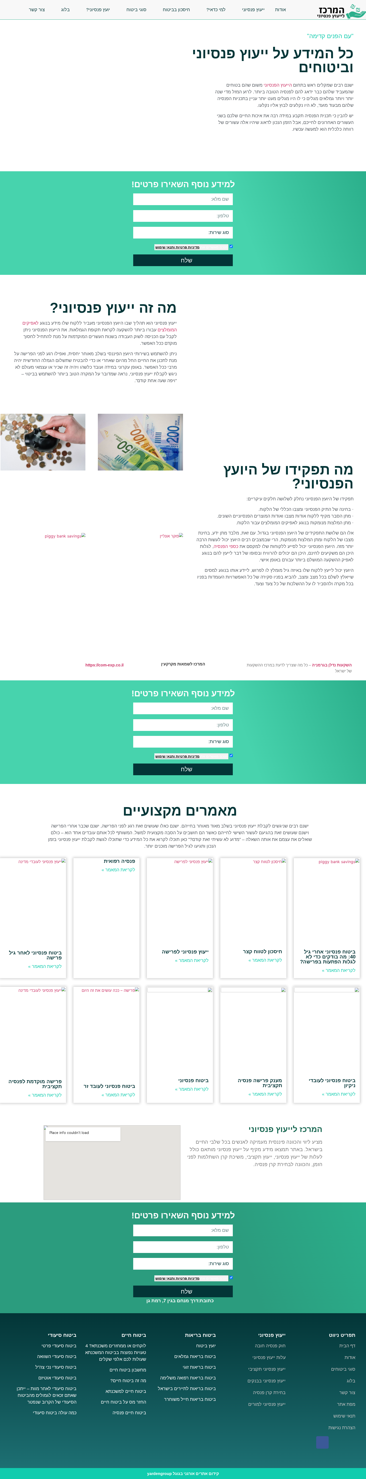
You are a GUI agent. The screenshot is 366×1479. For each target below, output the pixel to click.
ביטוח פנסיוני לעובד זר (109, 1086)
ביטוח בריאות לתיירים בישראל (187, 1388)
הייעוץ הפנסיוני (278, 85)
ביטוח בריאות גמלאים (195, 1356)
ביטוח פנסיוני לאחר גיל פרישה (35, 955)
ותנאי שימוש (165, 247)
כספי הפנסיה (226, 546)
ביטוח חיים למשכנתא (126, 1391)
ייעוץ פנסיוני (253, 9)
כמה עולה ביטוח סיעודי (54, 1412)
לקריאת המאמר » (339, 970)
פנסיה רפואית (119, 861)
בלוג (65, 9)
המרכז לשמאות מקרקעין (183, 664)
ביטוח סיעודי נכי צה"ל (55, 1367)
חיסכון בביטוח (176, 9)
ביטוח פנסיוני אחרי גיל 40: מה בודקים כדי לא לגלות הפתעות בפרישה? (328, 956)
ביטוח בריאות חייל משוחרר (190, 1399)
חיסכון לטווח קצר (262, 951)
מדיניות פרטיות (187, 247)
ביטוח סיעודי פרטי (59, 1345)
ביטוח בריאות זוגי (199, 1367)
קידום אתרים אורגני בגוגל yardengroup (183, 1474)
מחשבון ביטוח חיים (128, 1369)
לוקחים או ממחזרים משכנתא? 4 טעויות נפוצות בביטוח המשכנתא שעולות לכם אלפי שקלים (115, 1352)
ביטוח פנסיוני (193, 1080)
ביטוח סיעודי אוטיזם (57, 1377)
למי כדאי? (216, 9)
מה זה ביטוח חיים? (128, 1380)
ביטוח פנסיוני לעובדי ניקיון (332, 1083)
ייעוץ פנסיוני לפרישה (185, 951)
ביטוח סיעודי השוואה (56, 1356)
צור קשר (37, 9)
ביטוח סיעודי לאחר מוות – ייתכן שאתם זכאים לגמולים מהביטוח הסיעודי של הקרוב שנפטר (46, 1395)
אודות (280, 9)
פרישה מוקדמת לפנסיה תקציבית (35, 1084)
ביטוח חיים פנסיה (129, 1412)
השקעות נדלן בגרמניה (332, 665)
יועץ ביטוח (205, 1345)
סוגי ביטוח (136, 9)
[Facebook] (322, 1442)
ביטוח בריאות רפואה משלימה (188, 1377)
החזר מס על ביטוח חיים (123, 1402)
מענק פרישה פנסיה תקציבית (260, 1083)
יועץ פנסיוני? (98, 9)
